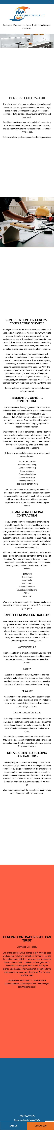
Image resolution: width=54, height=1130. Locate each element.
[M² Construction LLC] (27, 13)
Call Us (13, 1126)
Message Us (41, 1126)
